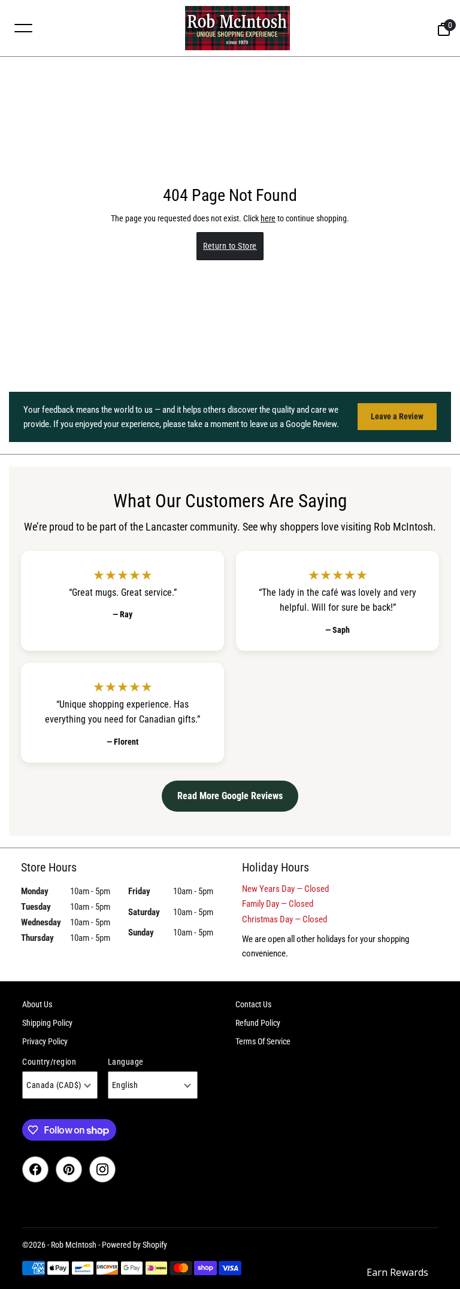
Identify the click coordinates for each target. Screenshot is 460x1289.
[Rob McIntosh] (237, 28)
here (268, 218)
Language (126, 1061)
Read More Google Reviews (230, 796)
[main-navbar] (23, 27)
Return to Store (230, 246)
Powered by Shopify (134, 1245)
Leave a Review (397, 416)
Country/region (49, 1061)
